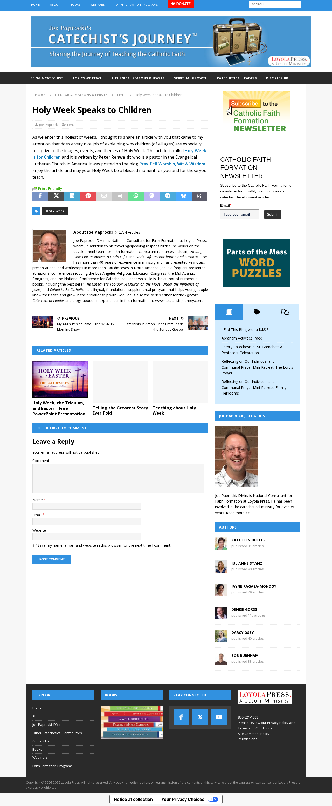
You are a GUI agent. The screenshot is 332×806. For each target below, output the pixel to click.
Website (39, 530)
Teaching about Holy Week (174, 410)
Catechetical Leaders (237, 78)
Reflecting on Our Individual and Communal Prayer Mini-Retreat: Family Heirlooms (254, 387)
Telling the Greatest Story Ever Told (120, 410)
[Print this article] (120, 196)
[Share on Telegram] (168, 196)
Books (75, 4)
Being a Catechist (46, 78)
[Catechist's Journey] (171, 69)
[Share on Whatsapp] (136, 196)
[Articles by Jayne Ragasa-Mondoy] (221, 593)
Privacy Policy (277, 722)
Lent (70, 124)
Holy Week (55, 211)
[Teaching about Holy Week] (180, 381)
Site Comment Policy (253, 733)
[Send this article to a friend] (104, 196)
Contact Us (40, 741)
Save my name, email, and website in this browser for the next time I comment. (104, 545)
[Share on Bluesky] (183, 196)
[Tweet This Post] (56, 196)
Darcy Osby (242, 632)
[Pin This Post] (88, 196)
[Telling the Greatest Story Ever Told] (120, 381)
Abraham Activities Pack (242, 338)
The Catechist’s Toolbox (104, 284)
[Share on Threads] (200, 196)
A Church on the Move (142, 284)
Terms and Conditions (255, 728)
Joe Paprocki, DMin (46, 724)
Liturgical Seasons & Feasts (138, 78)
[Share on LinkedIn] (72, 196)
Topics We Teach (87, 78)
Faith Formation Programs (136, 4)
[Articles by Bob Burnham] (221, 662)
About (55, 4)
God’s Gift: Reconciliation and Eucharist (168, 256)
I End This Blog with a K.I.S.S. (245, 329)
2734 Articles (129, 232)
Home (35, 4)
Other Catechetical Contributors (57, 732)
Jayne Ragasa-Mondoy (253, 586)
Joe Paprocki (49, 124)
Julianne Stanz (246, 563)
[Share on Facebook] (40, 196)
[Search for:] (275, 4)
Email (37, 514)
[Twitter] (200, 717)
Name (38, 499)
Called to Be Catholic (67, 289)
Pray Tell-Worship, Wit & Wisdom (172, 164)
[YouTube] (219, 717)
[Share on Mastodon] (152, 196)
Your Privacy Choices (182, 799)
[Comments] (285, 312)
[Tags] (257, 312)
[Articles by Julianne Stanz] (221, 569)
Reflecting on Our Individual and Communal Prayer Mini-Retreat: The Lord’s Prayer (257, 367)
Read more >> (238, 512)
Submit (272, 214)
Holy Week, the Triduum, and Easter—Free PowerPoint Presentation (58, 408)
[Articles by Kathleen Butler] (221, 546)
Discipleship (277, 78)
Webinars (98, 4)
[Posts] (229, 312)
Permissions (247, 738)
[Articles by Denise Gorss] (221, 616)
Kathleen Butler (248, 540)
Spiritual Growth (191, 78)
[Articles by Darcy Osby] (221, 639)
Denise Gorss (244, 609)
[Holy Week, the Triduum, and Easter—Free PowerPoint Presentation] (60, 379)
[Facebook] (181, 717)
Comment (40, 460)
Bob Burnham (245, 655)
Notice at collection (133, 799)
